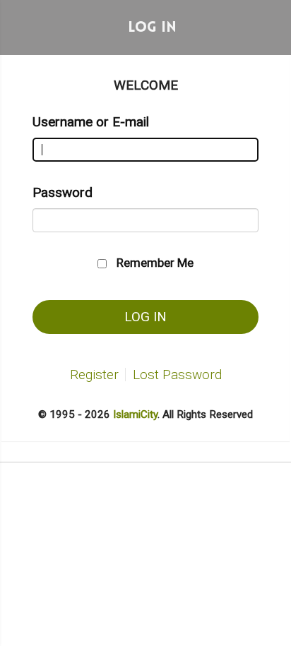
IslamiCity (135, 414)
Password (62, 192)
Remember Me (155, 263)
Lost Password (177, 374)
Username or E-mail (90, 122)
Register (94, 374)
